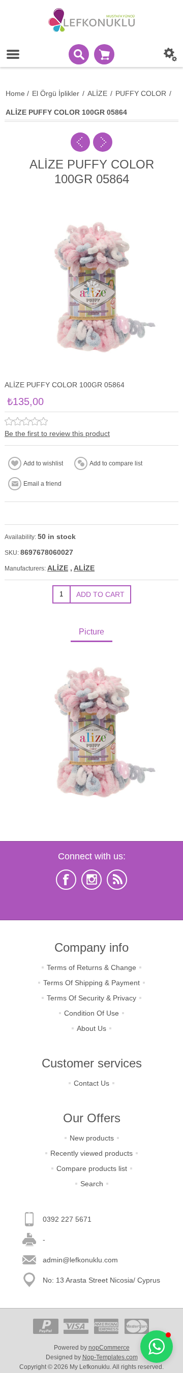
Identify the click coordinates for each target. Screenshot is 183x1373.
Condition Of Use (91, 1013)
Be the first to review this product (57, 433)
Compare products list (91, 1168)
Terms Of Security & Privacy (91, 998)
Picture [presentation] (91, 631)
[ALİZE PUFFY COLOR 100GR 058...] (102, 142)
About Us (91, 1028)
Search (91, 1184)
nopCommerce (109, 1347)
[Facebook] (66, 879)
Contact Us (91, 1083)
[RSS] (117, 879)
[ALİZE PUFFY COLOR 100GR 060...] (80, 142)
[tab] (91, 632)
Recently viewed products (91, 1153)
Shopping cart (104, 54)
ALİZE (57, 568)
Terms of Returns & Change (91, 967)
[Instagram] (91, 879)
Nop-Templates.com (110, 1357)
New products (92, 1138)
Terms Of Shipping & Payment (91, 983)
